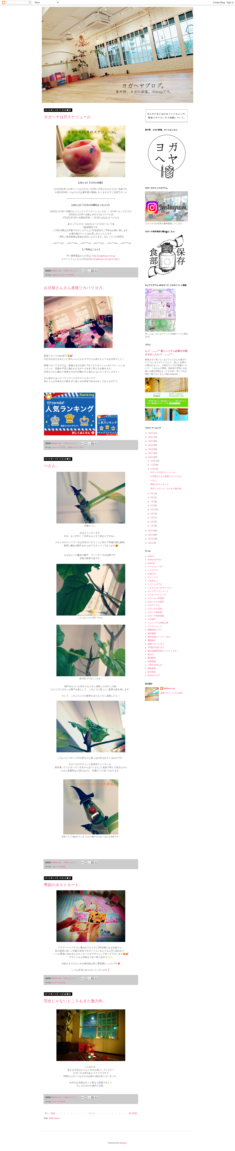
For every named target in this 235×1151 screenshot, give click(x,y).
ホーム (92, 1113)
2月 (152, 522)
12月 (153, 461)
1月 (152, 525)
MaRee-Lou (169, 688)
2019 (150, 445)
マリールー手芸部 (156, 598)
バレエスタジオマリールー (160, 588)
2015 (150, 530)
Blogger (123, 1143)
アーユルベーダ (155, 566)
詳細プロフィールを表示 (171, 693)
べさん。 (52, 466)
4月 (152, 513)
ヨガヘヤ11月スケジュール (67, 117)
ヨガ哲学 (152, 619)
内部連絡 (152, 661)
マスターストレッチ (157, 594)
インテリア (153, 570)
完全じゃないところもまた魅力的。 (75, 1001)
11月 (153, 465)
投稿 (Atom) (54, 1118)
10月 (153, 469)
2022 (150, 433)
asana (150, 556)
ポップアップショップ (158, 591)
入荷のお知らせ (155, 665)
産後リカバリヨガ (75, 447)
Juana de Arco (154, 559)
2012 (150, 543)
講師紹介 (152, 640)
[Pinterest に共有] (96, 271)
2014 (150, 535)
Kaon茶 (151, 563)
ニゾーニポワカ (155, 584)
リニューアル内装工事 (158, 623)
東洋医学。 (153, 658)
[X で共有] (89, 271)
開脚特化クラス (155, 630)
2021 (150, 437)
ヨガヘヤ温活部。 (156, 612)
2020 (150, 441)
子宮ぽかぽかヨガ (156, 647)
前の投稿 (133, 1113)
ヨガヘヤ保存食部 (156, 616)
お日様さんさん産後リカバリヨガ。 (75, 288)
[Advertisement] (166, 758)
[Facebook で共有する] (92, 271)
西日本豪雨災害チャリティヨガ (162, 651)
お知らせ (56, 275)
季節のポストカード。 (63, 885)
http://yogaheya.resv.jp (103, 255)
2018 (150, 449)
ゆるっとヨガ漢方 (156, 602)
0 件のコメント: (71, 271)
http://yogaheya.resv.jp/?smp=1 (104, 259)
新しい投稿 (50, 1113)
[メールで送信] (82, 271)
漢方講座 (152, 633)
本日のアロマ (154, 675)
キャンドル (153, 577)
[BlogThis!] (86, 271)
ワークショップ (155, 626)
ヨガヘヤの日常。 (68, 275)
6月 (152, 505)
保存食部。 (153, 668)
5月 (152, 509)
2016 (150, 457)
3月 (152, 517)
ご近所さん (153, 581)
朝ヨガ (151, 654)
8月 (152, 497)
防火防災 (152, 672)
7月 (152, 501)
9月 (152, 493)
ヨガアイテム (154, 605)
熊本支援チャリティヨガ (159, 637)
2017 (150, 453)
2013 (150, 539)
